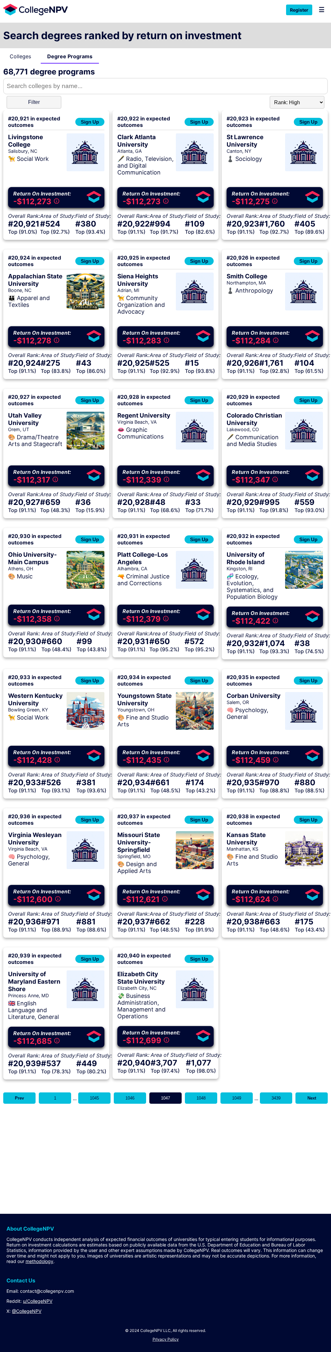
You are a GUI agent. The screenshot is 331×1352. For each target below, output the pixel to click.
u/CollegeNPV (37, 1301)
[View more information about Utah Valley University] (85, 447)
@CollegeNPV (26, 1311)
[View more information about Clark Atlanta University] (195, 169)
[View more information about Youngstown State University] (195, 728)
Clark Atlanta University (136, 140)
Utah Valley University (25, 419)
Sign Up (90, 122)
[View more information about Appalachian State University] (85, 308)
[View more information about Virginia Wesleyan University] (85, 867)
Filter (34, 102)
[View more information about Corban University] (304, 728)
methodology (39, 1261)
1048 (201, 1098)
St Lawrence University (245, 140)
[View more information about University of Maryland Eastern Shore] (85, 1006)
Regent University (143, 415)
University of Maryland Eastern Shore (34, 981)
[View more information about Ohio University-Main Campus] (85, 587)
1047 (165, 1098)
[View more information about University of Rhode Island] (304, 587)
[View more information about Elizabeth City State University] (195, 1006)
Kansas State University (246, 838)
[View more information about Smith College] (304, 308)
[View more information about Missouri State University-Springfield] (195, 867)
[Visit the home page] (34, 9)
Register (299, 10)
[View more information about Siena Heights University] (195, 308)
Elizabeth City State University (141, 977)
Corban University (254, 695)
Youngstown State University (144, 699)
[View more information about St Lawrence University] (304, 169)
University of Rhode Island (246, 558)
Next (311, 1098)
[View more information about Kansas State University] (304, 867)
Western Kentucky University (35, 699)
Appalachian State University (35, 280)
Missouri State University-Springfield (138, 842)
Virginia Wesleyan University (35, 838)
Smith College (247, 276)
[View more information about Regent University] (195, 447)
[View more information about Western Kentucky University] (85, 728)
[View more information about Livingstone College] (85, 169)
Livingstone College (25, 140)
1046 (129, 1098)
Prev (19, 1098)
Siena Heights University (137, 280)
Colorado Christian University (254, 419)
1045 (94, 1098)
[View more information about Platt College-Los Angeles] (195, 587)
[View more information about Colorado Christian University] (304, 447)
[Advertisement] (165, 1152)
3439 (276, 1098)
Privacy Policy (166, 1339)
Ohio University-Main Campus (32, 558)
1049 (236, 1098)
